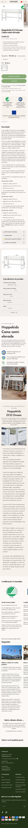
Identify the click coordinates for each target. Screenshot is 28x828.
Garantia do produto (5, 780)
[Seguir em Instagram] (6, 812)
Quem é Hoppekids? (5, 782)
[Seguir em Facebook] (2, 812)
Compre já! (14, 81)
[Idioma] (22, 2)
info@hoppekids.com (5, 769)
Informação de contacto (21, 789)
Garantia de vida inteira (6, 787)
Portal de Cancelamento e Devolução (21, 785)
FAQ (2, 777)
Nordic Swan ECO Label (6, 785)
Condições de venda (20, 777)
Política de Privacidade (20, 792)
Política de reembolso (20, 782)
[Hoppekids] (14, 2)
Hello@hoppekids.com (6, 756)
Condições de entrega (20, 780)
